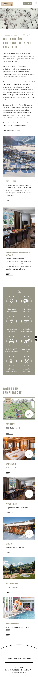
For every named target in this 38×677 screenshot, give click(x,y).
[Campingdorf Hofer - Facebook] (36, 337)
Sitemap (9, 658)
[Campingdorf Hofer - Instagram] (36, 341)
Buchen (27, 3)
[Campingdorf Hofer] (7, 4)
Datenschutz (27, 658)
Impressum (17, 658)
